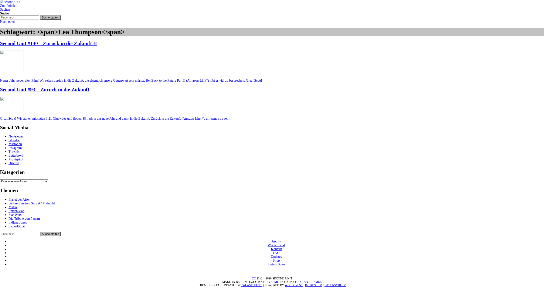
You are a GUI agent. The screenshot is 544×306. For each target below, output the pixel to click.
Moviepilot (15, 159)
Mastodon (15, 144)
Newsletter (15, 136)
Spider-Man (16, 211)
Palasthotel (251, 285)
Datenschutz (335, 285)
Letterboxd (15, 155)
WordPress (294, 285)
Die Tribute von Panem (24, 218)
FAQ (276, 253)
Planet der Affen (19, 199)
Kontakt (276, 249)
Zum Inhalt (7, 5)
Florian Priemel (308, 281)
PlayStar (270, 281)
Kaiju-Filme (16, 226)
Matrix (12, 207)
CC (254, 278)
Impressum (313, 285)
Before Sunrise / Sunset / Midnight (31, 203)
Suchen (5, 9)
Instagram (15, 148)
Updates (276, 256)
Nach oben (7, 21)
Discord (13, 163)
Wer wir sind (276, 245)
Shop (276, 260)
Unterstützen (276, 264)
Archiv (276, 241)
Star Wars (14, 215)
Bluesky (14, 140)
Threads (13, 151)
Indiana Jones (17, 222)
